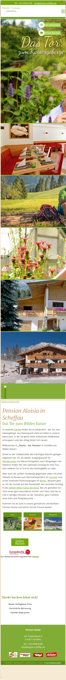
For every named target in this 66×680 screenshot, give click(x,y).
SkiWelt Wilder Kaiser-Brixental (23, 487)
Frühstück (32, 515)
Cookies (8, 663)
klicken (35, 556)
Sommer (53, 477)
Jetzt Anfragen (51, 24)
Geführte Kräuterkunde (10, 402)
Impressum (18, 663)
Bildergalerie (53, 515)
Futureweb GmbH (53, 663)
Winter (43, 480)
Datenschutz (31, 663)
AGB (40, 663)
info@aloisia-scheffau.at (45, 3)
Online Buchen (51, 32)
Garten (17, 429)
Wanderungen (9, 461)
